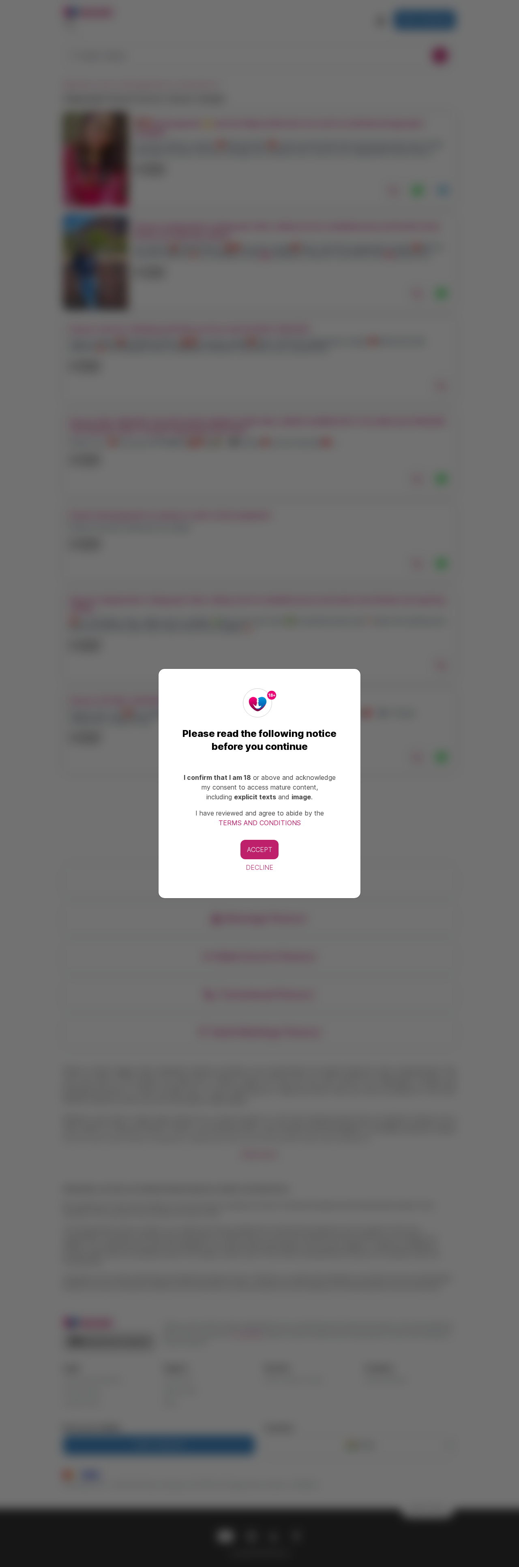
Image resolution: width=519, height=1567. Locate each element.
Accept (259, 849)
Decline (259, 867)
